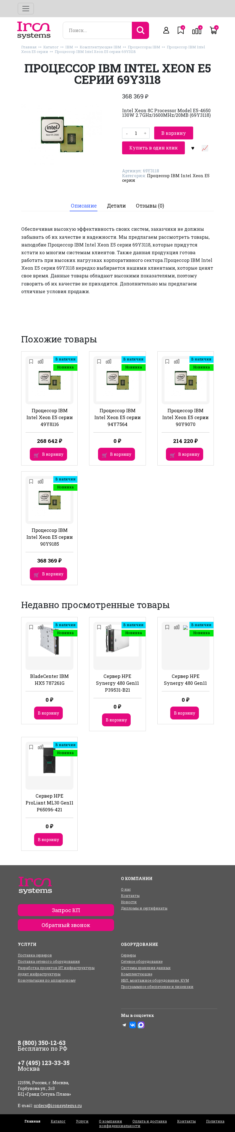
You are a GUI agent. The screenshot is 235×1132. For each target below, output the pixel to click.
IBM (69, 47)
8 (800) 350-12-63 (42, 1042)
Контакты (130, 895)
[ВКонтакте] (132, 1024)
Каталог (51, 47)
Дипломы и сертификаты (144, 908)
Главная (29, 47)
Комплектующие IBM (100, 47)
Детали (116, 205)
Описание (84, 205)
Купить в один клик (153, 148)
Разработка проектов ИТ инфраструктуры (56, 967)
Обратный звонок (66, 925)
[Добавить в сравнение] (204, 147)
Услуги (82, 1121)
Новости (129, 902)
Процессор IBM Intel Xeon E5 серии (165, 178)
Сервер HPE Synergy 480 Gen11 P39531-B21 (117, 683)
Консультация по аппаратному (47, 980)
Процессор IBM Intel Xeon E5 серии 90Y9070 (185, 417)
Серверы (128, 955)
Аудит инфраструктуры (39, 974)
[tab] (83, 206)
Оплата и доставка (149, 1121)
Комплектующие (136, 974)
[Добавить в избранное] (192, 147)
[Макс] (141, 1024)
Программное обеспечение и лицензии (157, 986)
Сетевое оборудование (141, 961)
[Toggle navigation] (26, 8)
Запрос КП (66, 910)
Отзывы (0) (150, 205)
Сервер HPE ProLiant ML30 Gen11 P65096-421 (49, 802)
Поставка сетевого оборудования (49, 961)
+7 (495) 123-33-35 (44, 1062)
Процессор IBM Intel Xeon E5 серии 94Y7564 (117, 417)
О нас (126, 889)
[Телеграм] (124, 1024)
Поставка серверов (35, 955)
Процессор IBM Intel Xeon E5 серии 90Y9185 (49, 537)
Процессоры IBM (144, 47)
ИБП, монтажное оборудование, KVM (155, 980)
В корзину (173, 133)
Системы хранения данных (146, 967)
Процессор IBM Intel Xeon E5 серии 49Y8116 (49, 417)
